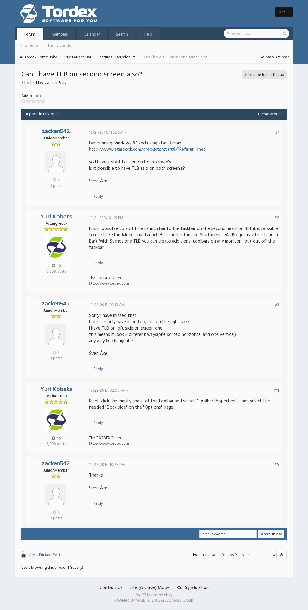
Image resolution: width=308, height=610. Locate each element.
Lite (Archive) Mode (150, 588)
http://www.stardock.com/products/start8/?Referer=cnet (147, 149)
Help (148, 34)
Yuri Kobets (56, 217)
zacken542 (56, 131)
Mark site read (277, 57)
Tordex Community (40, 57)
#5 (276, 465)
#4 (276, 390)
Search (122, 34)
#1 (277, 132)
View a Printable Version (46, 555)
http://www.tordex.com (109, 283)
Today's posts (59, 46)
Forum (29, 34)
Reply (98, 197)
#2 (276, 218)
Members (60, 34)
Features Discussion (114, 57)
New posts (29, 46)
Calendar (92, 34)
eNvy (168, 595)
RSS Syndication (193, 588)
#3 (277, 305)
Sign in (284, 12)
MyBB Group (182, 600)
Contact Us (111, 588)
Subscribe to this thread (264, 75)
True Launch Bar (77, 57)
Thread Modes (269, 114)
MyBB (141, 600)
